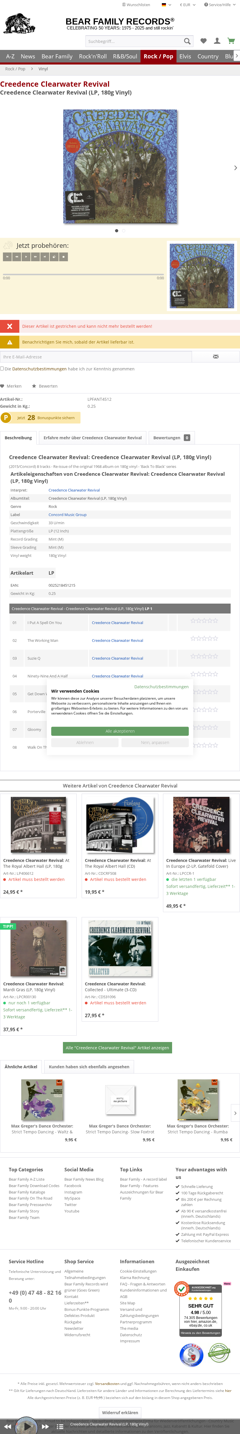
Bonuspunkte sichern (56, 417)
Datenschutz (131, 1334)
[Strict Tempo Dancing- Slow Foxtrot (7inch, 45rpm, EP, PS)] (120, 1099)
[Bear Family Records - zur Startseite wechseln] (19, 24)
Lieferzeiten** (76, 1303)
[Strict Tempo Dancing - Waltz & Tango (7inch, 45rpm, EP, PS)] (42, 1099)
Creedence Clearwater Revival (55, 83)
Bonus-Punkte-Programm (86, 1309)
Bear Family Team (24, 1217)
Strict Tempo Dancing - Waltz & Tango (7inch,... (42, 1129)
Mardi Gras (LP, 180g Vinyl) (33, 986)
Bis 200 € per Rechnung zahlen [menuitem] (201, 1202)
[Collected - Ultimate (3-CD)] (120, 948)
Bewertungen (170, 437)
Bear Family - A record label (143, 1179)
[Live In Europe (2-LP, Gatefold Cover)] (201, 825)
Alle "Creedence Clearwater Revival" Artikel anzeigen (117, 1047)
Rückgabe (72, 1322)
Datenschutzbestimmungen (39, 369)
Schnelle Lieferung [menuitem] (197, 1186)
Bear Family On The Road (30, 1198)
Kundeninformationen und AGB (143, 1293)
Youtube (71, 1211)
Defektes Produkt (79, 1315)
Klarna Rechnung (135, 1277)
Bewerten (48, 386)
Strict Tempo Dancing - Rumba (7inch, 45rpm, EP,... (198, 1129)
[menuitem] (139, 41)
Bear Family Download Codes (34, 1185)
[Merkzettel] (203, 41)
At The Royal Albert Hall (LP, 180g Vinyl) (36, 863)
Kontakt (71, 1296)
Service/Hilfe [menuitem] (220, 4)
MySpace (72, 1198)
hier (228, 1390)
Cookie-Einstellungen (138, 1271)
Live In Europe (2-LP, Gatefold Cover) (201, 863)
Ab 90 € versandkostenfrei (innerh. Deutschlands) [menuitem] (204, 1213)
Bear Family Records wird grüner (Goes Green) (86, 1287)
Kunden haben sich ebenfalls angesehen (89, 1066)
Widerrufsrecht (77, 1334)
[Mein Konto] (217, 41)
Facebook (72, 1185)
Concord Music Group (68, 514)
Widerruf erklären (120, 1412)
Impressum (130, 1341)
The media (129, 1328)
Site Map (127, 1303)
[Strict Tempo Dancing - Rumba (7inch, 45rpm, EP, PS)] (198, 1099)
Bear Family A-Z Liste (26, 1179)
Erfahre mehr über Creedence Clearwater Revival (93, 437)
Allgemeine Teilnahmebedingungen (85, 1274)
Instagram (73, 1192)
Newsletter (73, 1328)
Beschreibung (18, 437)
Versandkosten (107, 1383)
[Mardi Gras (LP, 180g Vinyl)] (38, 948)
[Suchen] (187, 41)
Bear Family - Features (139, 1185)
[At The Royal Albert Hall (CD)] (120, 825)
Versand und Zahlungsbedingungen (139, 1312)
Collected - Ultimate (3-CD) (115, 986)
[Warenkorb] (231, 41)
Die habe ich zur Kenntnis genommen (70, 369)
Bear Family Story (24, 1211)
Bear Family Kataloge (27, 1192)
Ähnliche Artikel (21, 1066)
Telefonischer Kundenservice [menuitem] (206, 1240)
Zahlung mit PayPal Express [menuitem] (205, 1234)
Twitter (70, 1204)
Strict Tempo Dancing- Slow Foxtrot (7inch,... (120, 1129)
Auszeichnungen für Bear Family (141, 1195)
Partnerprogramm (136, 1322)
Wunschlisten (138, 4)
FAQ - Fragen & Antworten (142, 1284)
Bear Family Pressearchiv (30, 1204)
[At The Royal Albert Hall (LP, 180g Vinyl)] (38, 825)
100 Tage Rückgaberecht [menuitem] (202, 1193)
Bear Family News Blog (84, 1179)
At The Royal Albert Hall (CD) (118, 863)
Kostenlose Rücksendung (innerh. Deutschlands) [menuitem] (203, 1225)
